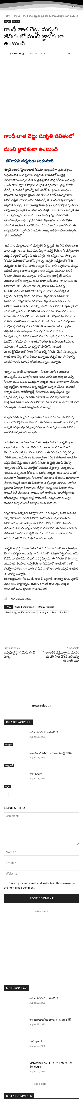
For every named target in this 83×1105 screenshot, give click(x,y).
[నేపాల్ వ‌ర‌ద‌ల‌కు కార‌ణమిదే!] (15, 738)
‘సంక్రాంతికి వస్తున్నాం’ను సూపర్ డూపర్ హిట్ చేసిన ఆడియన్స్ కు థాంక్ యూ (61, 656)
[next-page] (12, 794)
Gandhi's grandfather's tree (20, 612)
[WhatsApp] (46, 63)
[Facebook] (20, 63)
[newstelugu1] (6, 53)
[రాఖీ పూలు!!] (15, 780)
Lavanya (43, 612)
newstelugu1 (19, 53)
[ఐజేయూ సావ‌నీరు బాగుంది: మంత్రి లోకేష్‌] (15, 759)
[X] (29, 63)
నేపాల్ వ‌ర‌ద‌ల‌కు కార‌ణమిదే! (44, 732)
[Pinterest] (38, 63)
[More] (56, 63)
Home (7, 15)
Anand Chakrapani (25, 606)
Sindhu (63, 612)
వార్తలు (17, 15)
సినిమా (16, 21)
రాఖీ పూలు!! (36, 773)
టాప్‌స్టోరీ (8, 744)
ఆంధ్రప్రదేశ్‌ (9, 765)
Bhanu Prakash (46, 606)
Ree (54, 612)
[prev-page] (6, 794)
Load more (40, 1083)
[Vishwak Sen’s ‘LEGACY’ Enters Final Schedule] (15, 1069)
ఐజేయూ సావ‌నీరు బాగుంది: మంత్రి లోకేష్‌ (51, 753)
